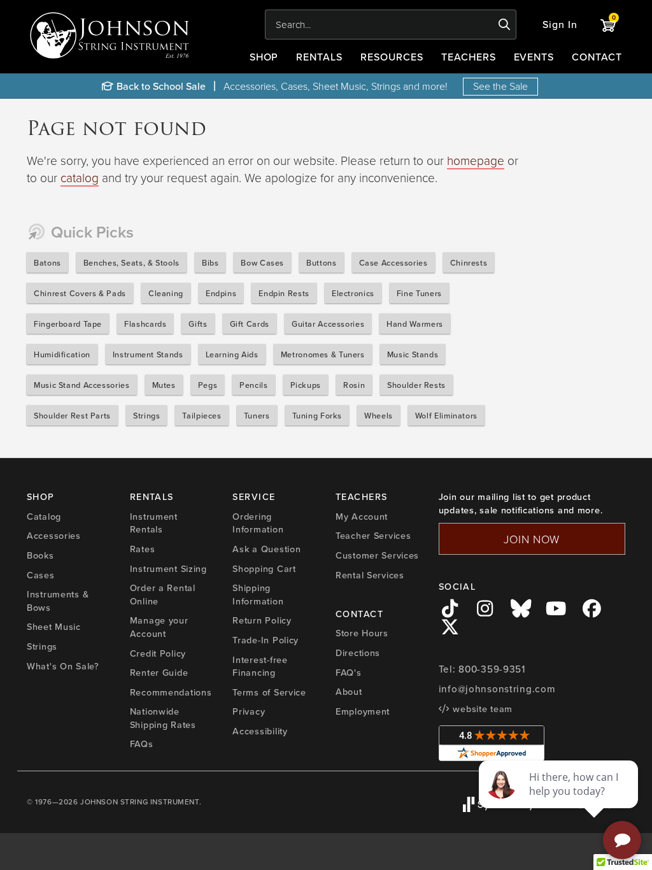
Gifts (197, 323)
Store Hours (362, 632)
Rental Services (370, 574)
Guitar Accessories (328, 323)
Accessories (54, 535)
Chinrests (469, 262)
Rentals (319, 57)
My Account (362, 516)
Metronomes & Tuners (323, 354)
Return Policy (261, 620)
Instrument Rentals (154, 523)
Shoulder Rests (416, 384)
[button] (560, 24)
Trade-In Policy (265, 639)
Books (40, 555)
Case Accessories (393, 262)
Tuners (257, 415)
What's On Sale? (63, 666)
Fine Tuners (419, 293)
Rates (142, 548)
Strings (146, 415)
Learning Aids (232, 354)
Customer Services (377, 555)
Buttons (321, 262)
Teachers (468, 57)
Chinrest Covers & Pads (80, 293)
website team (481, 708)
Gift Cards (249, 323)
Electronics (353, 293)
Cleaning (165, 293)
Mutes (164, 384)
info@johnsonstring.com (497, 688)
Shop (264, 57)
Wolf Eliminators (446, 415)
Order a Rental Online (162, 594)
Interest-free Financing (259, 666)
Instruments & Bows (58, 600)
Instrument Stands (148, 354)
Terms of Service (269, 692)
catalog (79, 177)
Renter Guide (159, 672)
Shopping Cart (263, 568)
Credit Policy (158, 653)
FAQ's (349, 672)
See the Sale (500, 86)
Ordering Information (257, 523)
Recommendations (171, 692)
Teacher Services (373, 535)
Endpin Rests (284, 293)
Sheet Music (54, 626)
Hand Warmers (414, 323)
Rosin (354, 384)
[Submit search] (504, 25)
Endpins (221, 293)
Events (534, 57)
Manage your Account (159, 626)
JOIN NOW (532, 538)
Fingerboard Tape (68, 323)
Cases (41, 574)
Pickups (305, 384)
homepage (475, 160)
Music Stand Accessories (82, 384)
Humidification (62, 354)
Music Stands (413, 354)
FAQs (141, 743)
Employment (363, 711)
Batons (47, 262)
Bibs (210, 262)
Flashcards (145, 323)
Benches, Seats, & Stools (131, 262)
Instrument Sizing (168, 568)
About (349, 691)
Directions (358, 652)
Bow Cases (262, 262)
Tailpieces (201, 415)
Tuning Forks (317, 415)
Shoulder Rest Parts (72, 415)
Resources (391, 57)
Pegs (208, 384)
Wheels (378, 415)
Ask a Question (266, 548)
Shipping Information (257, 594)
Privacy (248, 711)
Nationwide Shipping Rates (163, 717)
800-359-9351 (491, 669)
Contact (597, 57)
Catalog (44, 516)
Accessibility (259, 731)
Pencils (253, 384)
